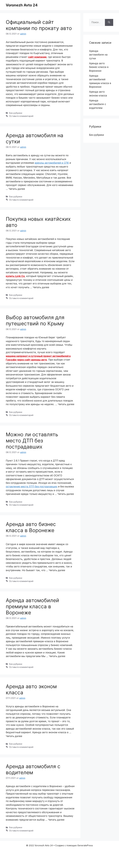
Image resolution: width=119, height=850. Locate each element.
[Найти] (109, 22)
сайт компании (37, 56)
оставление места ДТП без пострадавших (31, 486)
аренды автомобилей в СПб (52, 162)
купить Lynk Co (15, 276)
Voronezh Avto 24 (22, 5)
